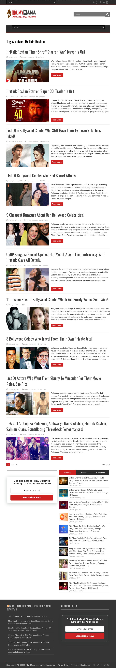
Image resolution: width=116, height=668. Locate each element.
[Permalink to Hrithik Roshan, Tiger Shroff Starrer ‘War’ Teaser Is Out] (27, 82)
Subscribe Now (32, 497)
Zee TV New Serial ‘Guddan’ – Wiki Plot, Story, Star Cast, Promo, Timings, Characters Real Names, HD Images (88, 516)
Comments (100, 473)
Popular (67, 473)
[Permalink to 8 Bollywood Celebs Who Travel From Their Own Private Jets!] (27, 369)
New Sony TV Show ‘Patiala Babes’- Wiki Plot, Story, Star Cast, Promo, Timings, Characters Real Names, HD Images (88, 563)
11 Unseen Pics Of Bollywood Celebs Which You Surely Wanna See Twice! (57, 299)
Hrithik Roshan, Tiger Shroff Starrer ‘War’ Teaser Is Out (45, 52)
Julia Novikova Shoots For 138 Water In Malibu (27, 616)
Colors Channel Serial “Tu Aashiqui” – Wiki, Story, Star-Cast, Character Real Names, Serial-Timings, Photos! (88, 480)
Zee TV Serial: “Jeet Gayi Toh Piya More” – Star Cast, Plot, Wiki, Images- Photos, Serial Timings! (89, 504)
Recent (84, 473)
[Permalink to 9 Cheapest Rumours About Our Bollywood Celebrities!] (27, 245)
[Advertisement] (32, 550)
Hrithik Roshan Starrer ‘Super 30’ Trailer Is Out (40, 91)
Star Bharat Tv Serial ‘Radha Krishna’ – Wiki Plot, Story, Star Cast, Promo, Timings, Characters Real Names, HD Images (87, 528)
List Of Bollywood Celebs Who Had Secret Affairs (41, 175)
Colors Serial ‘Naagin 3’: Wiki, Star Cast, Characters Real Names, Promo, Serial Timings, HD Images (89, 492)
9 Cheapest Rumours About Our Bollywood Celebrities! (45, 215)
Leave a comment (28, 57)
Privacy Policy (63, 665)
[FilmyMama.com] (21, 16)
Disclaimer (75, 665)
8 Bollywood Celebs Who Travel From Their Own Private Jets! (49, 339)
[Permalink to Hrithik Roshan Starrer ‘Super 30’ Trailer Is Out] (27, 121)
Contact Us (85, 665)
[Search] (107, 14)
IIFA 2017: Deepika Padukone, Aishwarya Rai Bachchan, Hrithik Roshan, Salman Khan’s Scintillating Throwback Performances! (56, 426)
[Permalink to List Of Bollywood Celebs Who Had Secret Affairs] (27, 205)
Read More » (57, 75)
